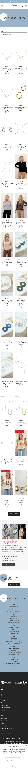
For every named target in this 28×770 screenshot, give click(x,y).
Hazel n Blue (21, 259)
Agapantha (7, 66)
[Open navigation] (2, 6)
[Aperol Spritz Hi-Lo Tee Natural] (21, 443)
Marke (2, 723)
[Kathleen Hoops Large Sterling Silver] (7, 405)
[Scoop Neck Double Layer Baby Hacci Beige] (7, 244)
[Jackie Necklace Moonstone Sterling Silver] (7, 51)
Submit (22, 761)
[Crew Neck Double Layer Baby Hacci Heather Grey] (7, 205)
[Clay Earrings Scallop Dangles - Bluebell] (21, 324)
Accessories (4, 702)
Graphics (21, 457)
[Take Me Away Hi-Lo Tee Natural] (7, 482)
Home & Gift (4, 705)
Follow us (14, 584)
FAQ (2, 730)
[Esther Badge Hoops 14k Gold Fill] (21, 129)
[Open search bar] (22, 6)
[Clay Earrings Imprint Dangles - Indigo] (7, 324)
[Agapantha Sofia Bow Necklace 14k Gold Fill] (21, 51)
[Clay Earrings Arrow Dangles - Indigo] (21, 244)
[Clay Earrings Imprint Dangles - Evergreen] (21, 283)
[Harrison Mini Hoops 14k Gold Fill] (21, 90)
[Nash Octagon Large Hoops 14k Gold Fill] (21, 365)
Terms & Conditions (6, 733)
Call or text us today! (9, 556)
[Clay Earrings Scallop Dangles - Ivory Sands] (7, 365)
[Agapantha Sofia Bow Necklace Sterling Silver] (7, 90)
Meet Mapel (4, 718)
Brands (3, 710)
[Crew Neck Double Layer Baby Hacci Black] (21, 166)
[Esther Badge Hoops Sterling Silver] (7, 166)
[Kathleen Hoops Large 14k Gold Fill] (21, 405)
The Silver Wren (21, 497)
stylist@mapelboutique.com (9, 560)
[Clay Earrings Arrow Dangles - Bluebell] (7, 283)
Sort (2, 31)
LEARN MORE (8, 564)
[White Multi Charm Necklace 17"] (21, 482)
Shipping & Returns (6, 725)
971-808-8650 (6, 558)
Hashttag (21, 181)
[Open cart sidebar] (26, 6)
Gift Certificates (5, 707)
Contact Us (4, 721)
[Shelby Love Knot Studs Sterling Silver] (7, 443)
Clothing (3, 700)
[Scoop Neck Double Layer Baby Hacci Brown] (21, 205)
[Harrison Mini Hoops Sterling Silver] (7, 129)
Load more (14, 514)
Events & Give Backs (6, 728)
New (2, 698)
